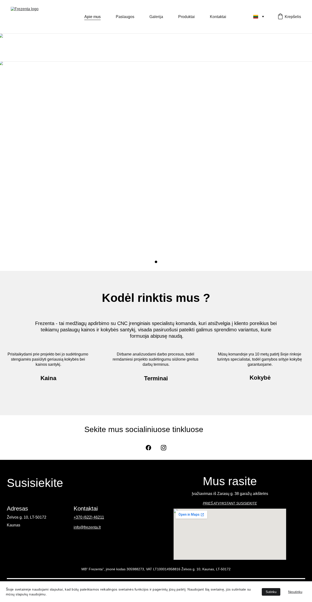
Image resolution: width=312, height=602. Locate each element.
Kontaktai (218, 17)
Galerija (156, 17)
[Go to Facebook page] (148, 447)
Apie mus (92, 17)
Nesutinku (295, 592)
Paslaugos (125, 17)
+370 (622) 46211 (89, 517)
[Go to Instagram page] (163, 447)
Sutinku (271, 592)
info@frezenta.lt (87, 527)
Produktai (186, 17)
